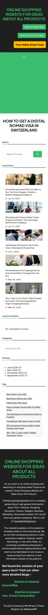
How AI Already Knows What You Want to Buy (23, 408)
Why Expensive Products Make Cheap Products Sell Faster (23, 426)
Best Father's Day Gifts (16, 394)
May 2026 (12, 370)
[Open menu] (24, 56)
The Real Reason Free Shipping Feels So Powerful (24, 415)
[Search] (37, 154)
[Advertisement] (24, 85)
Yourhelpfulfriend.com (25, 521)
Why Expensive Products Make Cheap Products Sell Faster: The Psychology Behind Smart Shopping (22, 220)
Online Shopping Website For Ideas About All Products (24, 14)
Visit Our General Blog (34, 27)
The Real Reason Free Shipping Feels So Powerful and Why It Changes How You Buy (22, 273)
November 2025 (15, 372)
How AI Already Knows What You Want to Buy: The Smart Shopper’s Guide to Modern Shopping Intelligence (23, 192)
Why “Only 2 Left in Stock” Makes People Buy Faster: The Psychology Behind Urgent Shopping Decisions (23, 301)
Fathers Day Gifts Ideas (17, 403)
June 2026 (12, 367)
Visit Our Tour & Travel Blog (32, 35)
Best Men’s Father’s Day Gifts (19, 398)
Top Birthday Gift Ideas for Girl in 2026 (23, 421)
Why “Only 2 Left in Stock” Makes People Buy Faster (21, 433)
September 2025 (15, 375)
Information (11, 348)
